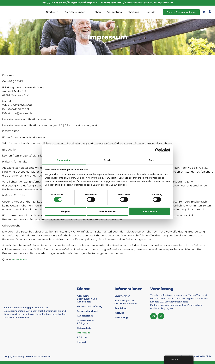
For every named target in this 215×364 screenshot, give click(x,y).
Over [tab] (151, 160)
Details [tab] (107, 160)
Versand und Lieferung (89, 306)
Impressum (83, 332)
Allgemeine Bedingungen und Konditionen (87, 298)
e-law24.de (19, 259)
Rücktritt (82, 337)
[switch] (91, 199)
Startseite (52, 12)
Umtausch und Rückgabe (85, 322)
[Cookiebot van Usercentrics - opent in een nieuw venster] (157, 150)
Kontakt (150, 12)
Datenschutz (84, 328)
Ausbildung (121, 308)
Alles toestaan (149, 211)
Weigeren (65, 211)
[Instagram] (161, 316)
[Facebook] (153, 316)
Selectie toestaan (107, 211)
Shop (98, 12)
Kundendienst (85, 315)
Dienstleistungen (74, 12)
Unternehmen (122, 295)
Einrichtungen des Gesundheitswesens (126, 302)
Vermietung (114, 12)
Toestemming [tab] (63, 160)
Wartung (133, 12)
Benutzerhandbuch (87, 311)
